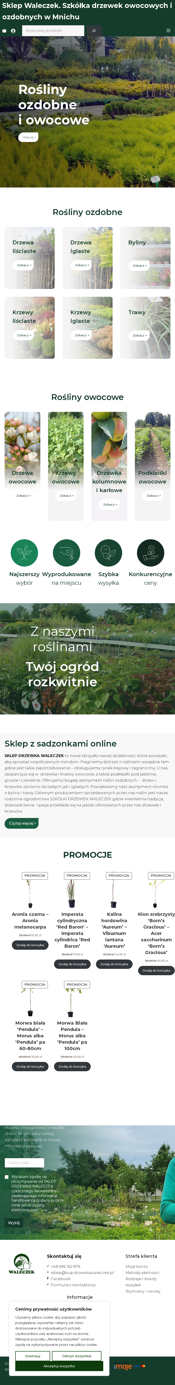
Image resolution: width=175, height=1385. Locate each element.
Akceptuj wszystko (59, 1366)
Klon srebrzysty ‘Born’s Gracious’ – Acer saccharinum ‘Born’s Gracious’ (156, 933)
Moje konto (137, 1266)
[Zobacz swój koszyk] (4, 30)
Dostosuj (32, 1356)
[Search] (94, 30)
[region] (59, 1339)
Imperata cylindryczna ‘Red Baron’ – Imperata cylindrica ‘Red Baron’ (72, 930)
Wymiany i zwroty (143, 1291)
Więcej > (29, 137)
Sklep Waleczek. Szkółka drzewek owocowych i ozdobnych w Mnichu (87, 11)
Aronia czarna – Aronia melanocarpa (30, 921)
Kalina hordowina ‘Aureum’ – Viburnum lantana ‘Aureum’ (114, 930)
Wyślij (14, 1222)
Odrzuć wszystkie (76, 1356)
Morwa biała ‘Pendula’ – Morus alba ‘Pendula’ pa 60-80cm (30, 1035)
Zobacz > (24, 265)
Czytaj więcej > (22, 823)
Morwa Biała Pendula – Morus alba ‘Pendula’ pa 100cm (72, 1035)
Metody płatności (143, 1272)
